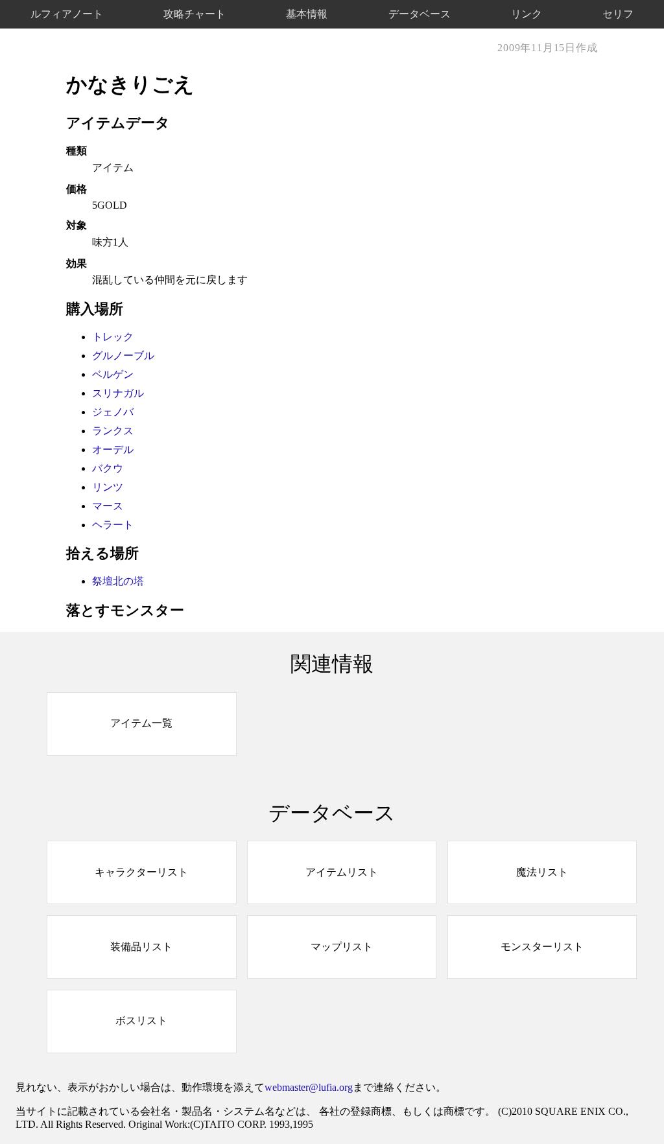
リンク (526, 13)
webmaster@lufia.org (309, 1087)
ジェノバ (113, 411)
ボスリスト (141, 1020)
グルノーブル (123, 355)
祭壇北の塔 (118, 581)
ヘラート (113, 524)
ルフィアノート (66, 13)
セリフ (618, 13)
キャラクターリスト (141, 872)
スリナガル (118, 393)
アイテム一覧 (141, 723)
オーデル (113, 449)
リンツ (107, 487)
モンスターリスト (542, 946)
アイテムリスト (341, 872)
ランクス (113, 430)
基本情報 (306, 13)
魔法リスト (542, 872)
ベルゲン (113, 374)
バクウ (107, 468)
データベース (419, 13)
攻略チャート (194, 13)
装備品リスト (141, 946)
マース (107, 505)
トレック (113, 336)
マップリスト (342, 946)
